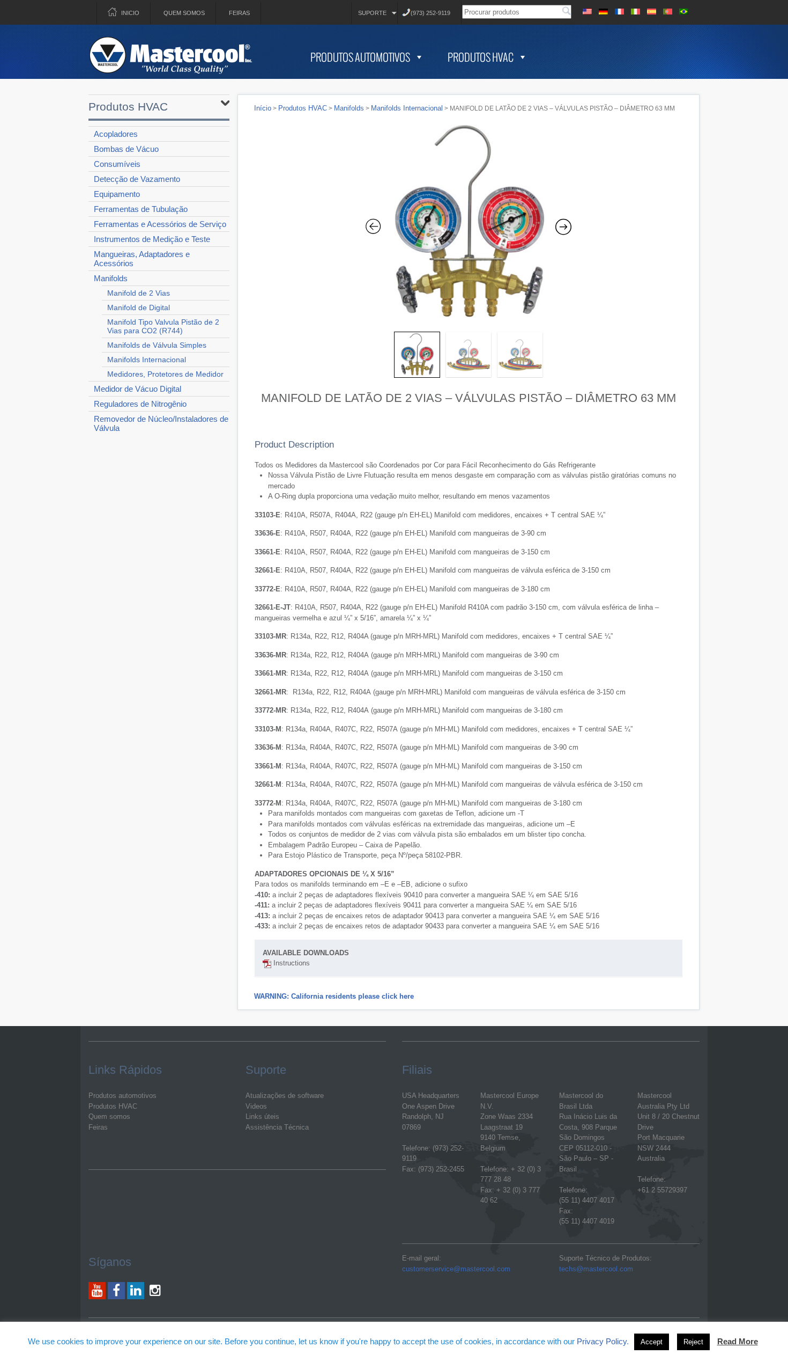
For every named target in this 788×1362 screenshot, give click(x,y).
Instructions (290, 963)
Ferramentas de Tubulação (141, 209)
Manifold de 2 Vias (138, 293)
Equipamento (117, 194)
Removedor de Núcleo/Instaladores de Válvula (161, 423)
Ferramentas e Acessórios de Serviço (160, 224)
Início (262, 108)
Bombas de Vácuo (126, 148)
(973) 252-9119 (430, 13)
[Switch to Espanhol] (651, 10)
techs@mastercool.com (596, 1269)
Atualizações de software (285, 1096)
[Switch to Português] (667, 10)
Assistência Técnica (277, 1127)
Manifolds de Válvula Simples (156, 345)
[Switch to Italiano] (635, 10)
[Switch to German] (603, 10)
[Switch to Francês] (619, 10)
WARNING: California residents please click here (334, 996)
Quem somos (184, 13)
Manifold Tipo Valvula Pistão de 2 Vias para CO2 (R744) (163, 326)
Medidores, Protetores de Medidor (165, 374)
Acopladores (116, 133)
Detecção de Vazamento (137, 179)
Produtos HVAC (481, 57)
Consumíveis (117, 164)
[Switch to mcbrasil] (683, 10)
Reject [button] (693, 1342)
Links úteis (262, 1116)
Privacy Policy (602, 1341)
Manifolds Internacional (146, 359)
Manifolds (111, 278)
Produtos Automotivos (360, 57)
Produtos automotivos (122, 1096)
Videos (256, 1106)
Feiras (239, 13)
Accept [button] (652, 1342)
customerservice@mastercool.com (456, 1269)
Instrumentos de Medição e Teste (152, 239)
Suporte (372, 13)
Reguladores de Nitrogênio (140, 403)
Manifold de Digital (138, 307)
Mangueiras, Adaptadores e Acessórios (142, 259)
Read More (737, 1341)
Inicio (130, 13)
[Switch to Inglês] (586, 10)
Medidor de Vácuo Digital (137, 388)
